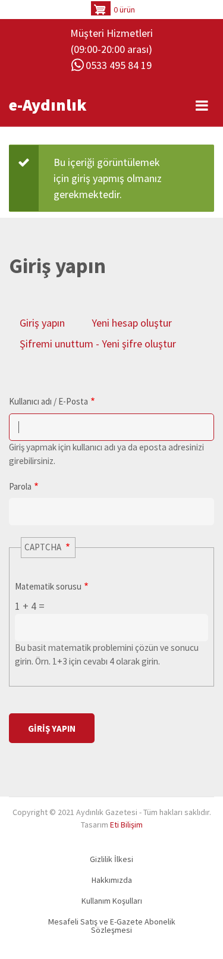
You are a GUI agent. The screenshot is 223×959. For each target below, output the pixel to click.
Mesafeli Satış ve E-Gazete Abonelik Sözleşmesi (111, 925)
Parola (20, 486)
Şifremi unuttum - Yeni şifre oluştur (98, 343)
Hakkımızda (112, 880)
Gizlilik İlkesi (111, 859)
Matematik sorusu (48, 586)
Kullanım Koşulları (111, 900)
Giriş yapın (42, 323)
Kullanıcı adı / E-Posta (48, 401)
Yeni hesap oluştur (132, 323)
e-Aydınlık (48, 104)
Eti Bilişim (126, 824)
